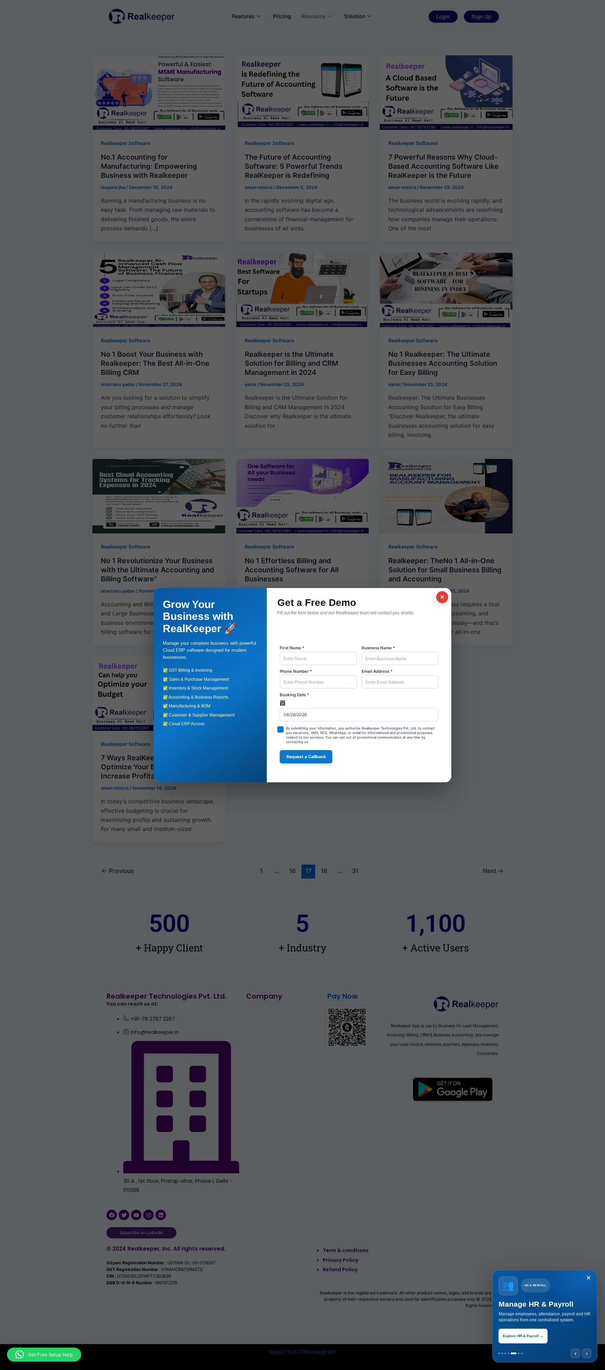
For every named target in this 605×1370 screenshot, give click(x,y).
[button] (44, 1355)
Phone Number (296, 671)
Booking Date (294, 694)
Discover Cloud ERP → (522, 1336)
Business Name (378, 647)
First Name (292, 647)
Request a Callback (306, 756)
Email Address (377, 671)
